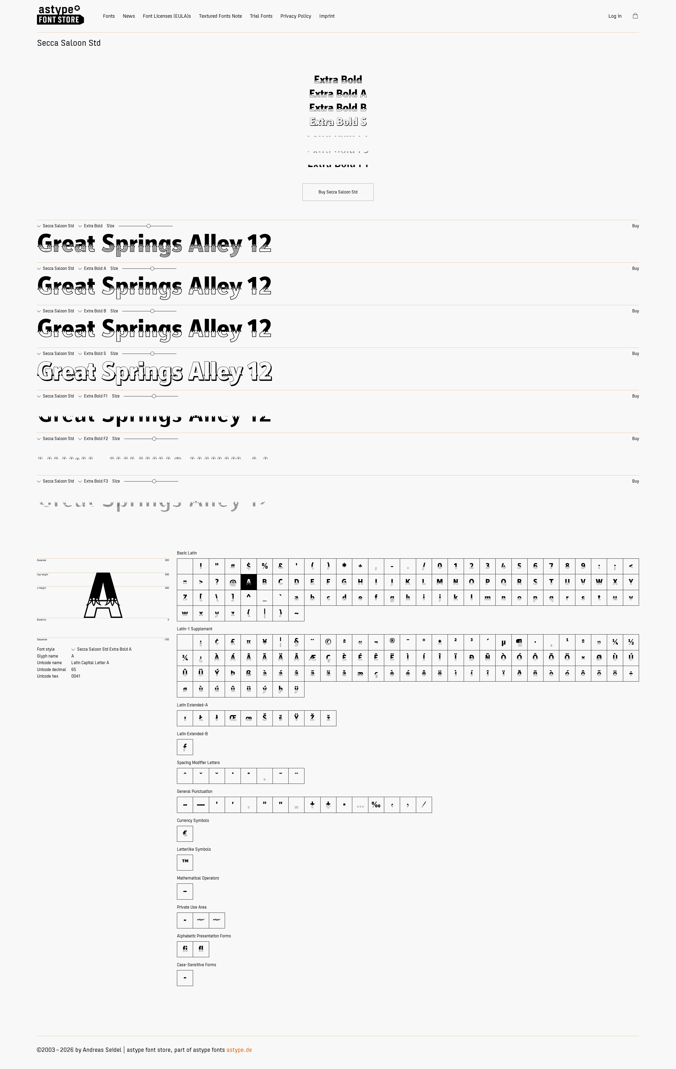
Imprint (327, 16)
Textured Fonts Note (220, 16)
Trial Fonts (261, 16)
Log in (615, 16)
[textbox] (338, 244)
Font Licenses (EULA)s (167, 16)
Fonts (109, 16)
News (129, 16)
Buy (635, 226)
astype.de (239, 1050)
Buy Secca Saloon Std (338, 192)
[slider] (149, 226)
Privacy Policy (295, 16)
